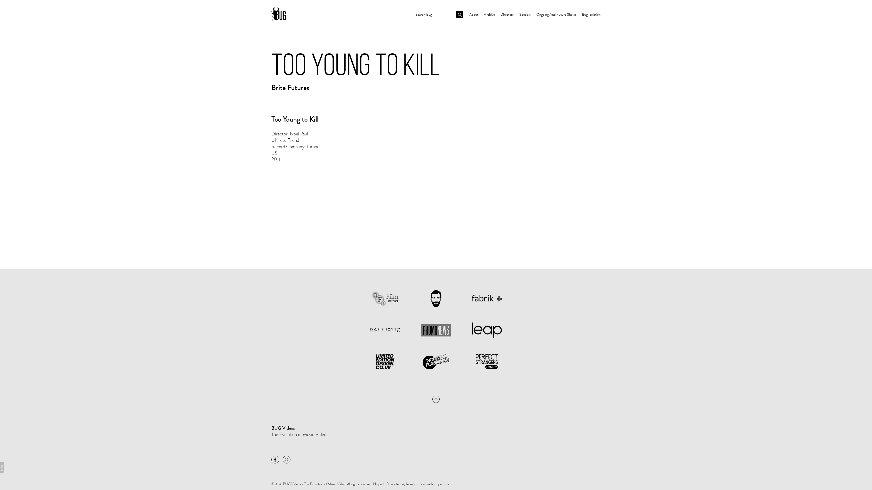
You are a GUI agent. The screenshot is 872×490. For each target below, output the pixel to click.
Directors (507, 14)
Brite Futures (290, 87)
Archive (489, 14)
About (473, 14)
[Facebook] (275, 459)
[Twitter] (286, 459)
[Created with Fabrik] (2, 467)
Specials (525, 14)
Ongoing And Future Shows (556, 14)
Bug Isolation (591, 14)
